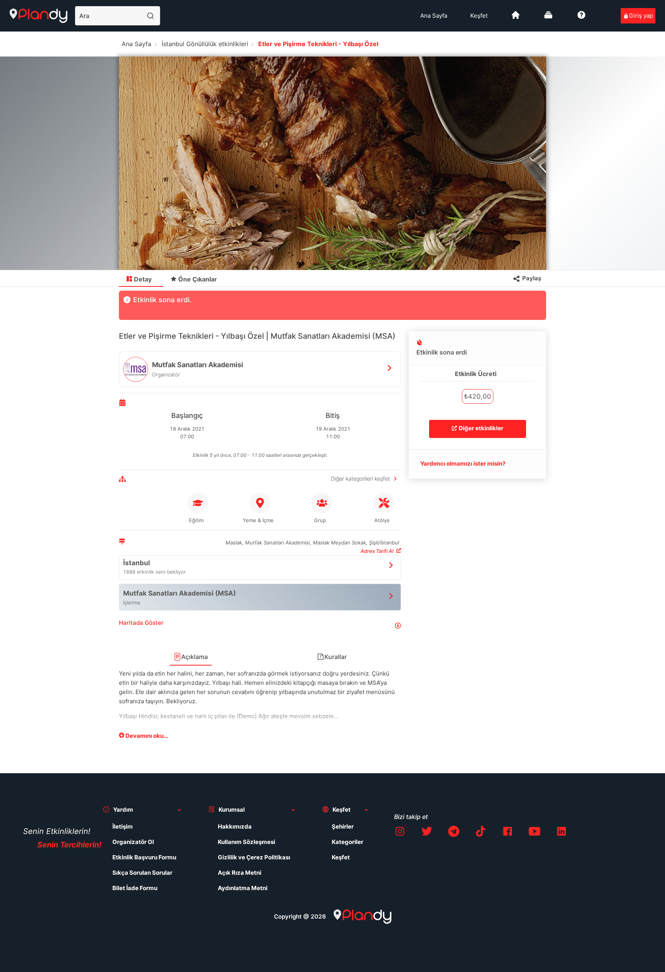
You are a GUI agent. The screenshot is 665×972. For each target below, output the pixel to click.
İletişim (122, 826)
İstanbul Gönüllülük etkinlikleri (205, 44)
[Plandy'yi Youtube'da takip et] (534, 833)
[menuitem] (433, 15)
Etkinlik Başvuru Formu (144, 857)
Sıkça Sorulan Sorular (142, 872)
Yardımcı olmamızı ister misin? (462, 463)
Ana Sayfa (433, 15)
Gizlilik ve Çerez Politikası (254, 857)
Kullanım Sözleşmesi (246, 842)
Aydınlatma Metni (242, 888)
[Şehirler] (516, 18)
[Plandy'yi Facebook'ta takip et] (507, 833)
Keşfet (479, 15)
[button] (260, 626)
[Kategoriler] (548, 18)
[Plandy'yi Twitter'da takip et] (427, 833)
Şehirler (343, 826)
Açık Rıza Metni (239, 872)
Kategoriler (347, 842)
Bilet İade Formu (134, 888)
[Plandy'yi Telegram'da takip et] (453, 833)
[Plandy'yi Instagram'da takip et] (400, 833)
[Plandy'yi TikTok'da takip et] (480, 833)
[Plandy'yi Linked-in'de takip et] (561, 833)
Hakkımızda (235, 826)
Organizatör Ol (133, 842)
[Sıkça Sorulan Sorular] (581, 18)
